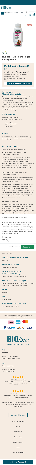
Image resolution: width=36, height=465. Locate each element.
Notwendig (6, 237)
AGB (18, 447)
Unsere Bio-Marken (18, 421)
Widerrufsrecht (18, 442)
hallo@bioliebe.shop (14, 119)
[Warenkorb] (33, 15)
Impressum (18, 432)
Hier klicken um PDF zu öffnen (10, 306)
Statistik (5, 239)
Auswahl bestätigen (14, 247)
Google (16, 384)
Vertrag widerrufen (18, 415)
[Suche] (27, 12)
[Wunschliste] (26, 15)
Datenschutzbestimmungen (10, 233)
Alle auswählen (27, 247)
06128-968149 (13, 117)
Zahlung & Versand (18, 452)
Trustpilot (16, 398)
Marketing (6, 241)
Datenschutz (18, 437)
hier (8, 231)
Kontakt (18, 426)
